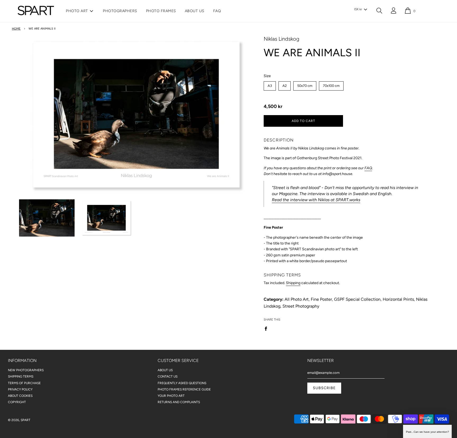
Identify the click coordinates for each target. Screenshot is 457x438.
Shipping (293, 283)
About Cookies (20, 396)
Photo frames (161, 11)
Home (16, 28)
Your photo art (171, 396)
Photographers (120, 11)
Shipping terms (20, 376)
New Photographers (26, 370)
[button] (360, 9)
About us (194, 11)
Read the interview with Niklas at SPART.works (316, 199)
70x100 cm (331, 84)
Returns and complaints (179, 402)
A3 (270, 84)
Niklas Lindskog (281, 39)
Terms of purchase (24, 383)
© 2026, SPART (19, 420)
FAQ (217, 11)
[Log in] (393, 11)
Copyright (17, 402)
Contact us (167, 376)
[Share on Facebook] (267, 328)
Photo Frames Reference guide (184, 389)
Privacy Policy (20, 389)
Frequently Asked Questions (182, 383)
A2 (284, 84)
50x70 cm (304, 84)
